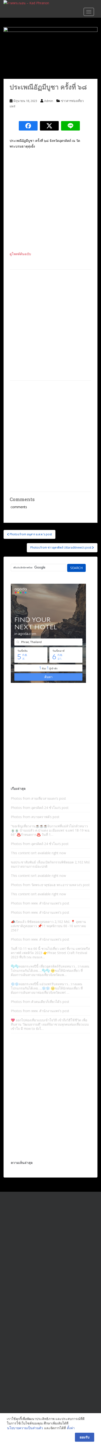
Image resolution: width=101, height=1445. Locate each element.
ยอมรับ (84, 1437)
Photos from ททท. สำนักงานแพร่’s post (40, 903)
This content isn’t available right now (38, 853)
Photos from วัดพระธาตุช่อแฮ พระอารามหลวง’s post (50, 885)
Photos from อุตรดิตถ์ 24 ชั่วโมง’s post (40, 807)
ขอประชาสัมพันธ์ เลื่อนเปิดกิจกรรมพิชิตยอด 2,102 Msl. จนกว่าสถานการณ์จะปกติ (50, 864)
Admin (48, 101)
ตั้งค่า (71, 1428)
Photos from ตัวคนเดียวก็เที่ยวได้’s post (40, 1001)
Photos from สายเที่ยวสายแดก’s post (38, 798)
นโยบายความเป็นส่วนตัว (25, 1428)
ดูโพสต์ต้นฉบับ (20, 254)
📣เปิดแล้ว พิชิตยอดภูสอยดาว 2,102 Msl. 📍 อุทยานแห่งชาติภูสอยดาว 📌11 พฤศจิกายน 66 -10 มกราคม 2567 (48, 925)
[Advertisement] (50, 325)
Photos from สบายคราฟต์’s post (35, 817)
